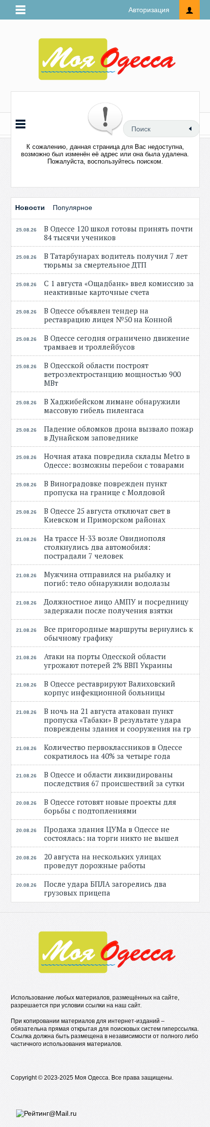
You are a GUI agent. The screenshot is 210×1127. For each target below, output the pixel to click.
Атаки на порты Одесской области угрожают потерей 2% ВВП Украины (108, 660)
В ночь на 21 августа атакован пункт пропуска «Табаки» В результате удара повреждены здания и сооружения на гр (117, 720)
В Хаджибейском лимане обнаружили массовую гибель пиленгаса (112, 406)
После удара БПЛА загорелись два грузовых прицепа (105, 888)
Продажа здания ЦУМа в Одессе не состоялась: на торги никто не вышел (111, 833)
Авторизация (148, 10)
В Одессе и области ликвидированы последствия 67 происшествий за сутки (114, 779)
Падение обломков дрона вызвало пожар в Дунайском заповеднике (118, 433)
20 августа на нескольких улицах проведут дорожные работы (102, 861)
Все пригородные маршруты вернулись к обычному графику (118, 633)
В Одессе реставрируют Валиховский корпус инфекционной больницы (109, 688)
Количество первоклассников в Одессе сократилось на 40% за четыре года (113, 751)
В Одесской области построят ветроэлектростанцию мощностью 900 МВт (112, 374)
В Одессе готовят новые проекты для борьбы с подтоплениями (110, 806)
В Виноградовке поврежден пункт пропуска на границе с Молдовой (105, 488)
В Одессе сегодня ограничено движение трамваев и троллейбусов (116, 342)
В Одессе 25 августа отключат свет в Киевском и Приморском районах (107, 515)
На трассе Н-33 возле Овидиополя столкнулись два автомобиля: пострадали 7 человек (105, 547)
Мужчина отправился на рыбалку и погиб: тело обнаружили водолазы (107, 578)
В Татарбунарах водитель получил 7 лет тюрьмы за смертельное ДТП (116, 260)
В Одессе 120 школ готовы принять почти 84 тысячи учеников (118, 233)
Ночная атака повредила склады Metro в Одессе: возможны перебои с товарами (117, 460)
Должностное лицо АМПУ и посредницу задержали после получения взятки (116, 606)
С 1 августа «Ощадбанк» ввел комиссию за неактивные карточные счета (119, 287)
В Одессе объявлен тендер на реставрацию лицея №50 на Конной (108, 315)
